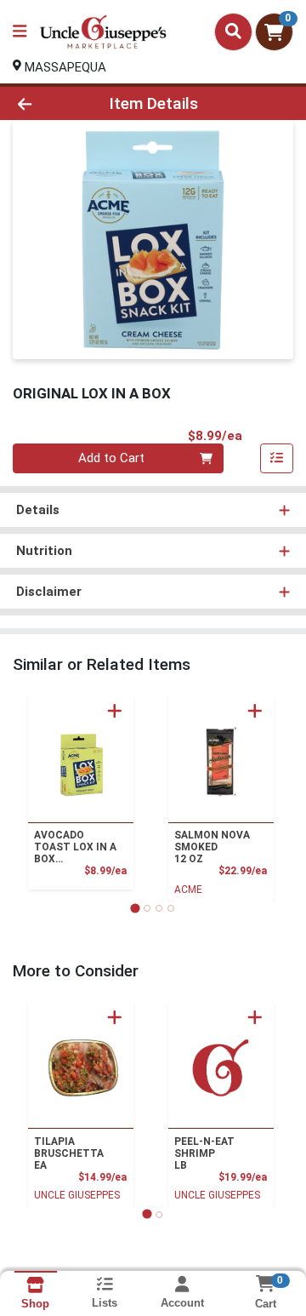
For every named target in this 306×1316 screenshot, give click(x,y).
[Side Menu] (19, 32)
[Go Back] (48, 103)
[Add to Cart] (115, 710)
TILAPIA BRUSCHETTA (69, 1153)
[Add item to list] (277, 458)
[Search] (233, 31)
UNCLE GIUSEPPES (77, 1195)
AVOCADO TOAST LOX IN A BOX (75, 847)
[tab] (134, 908)
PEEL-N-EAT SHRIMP (204, 1153)
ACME (188, 889)
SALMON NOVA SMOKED (212, 847)
